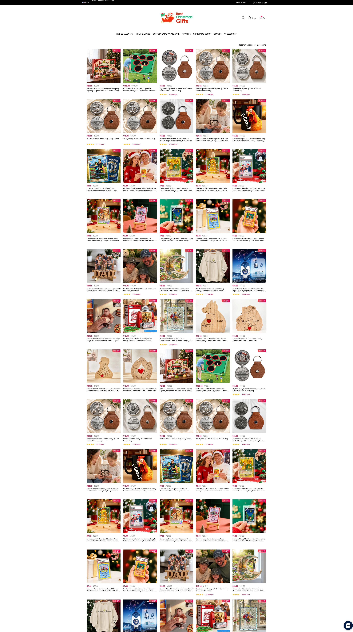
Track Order (261, 3)
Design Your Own (104, 95)
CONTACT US (241, 3)
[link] (124, 34)
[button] (243, 18)
